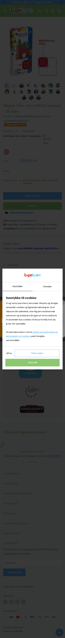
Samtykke (17, 286)
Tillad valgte (37, 353)
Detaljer (47, 286)
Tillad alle (32, 362)
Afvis (9, 353)
